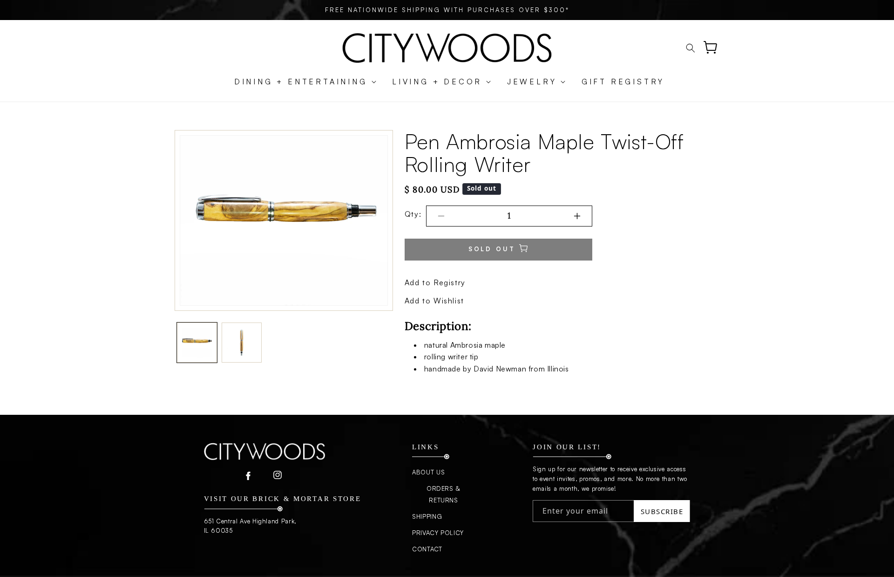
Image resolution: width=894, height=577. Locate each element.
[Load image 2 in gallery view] (242, 343)
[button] (300, 81)
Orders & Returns (444, 494)
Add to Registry (435, 282)
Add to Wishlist (434, 300)
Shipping (427, 516)
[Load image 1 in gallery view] (197, 343)
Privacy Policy (438, 532)
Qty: (413, 214)
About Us (428, 472)
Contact (427, 549)
